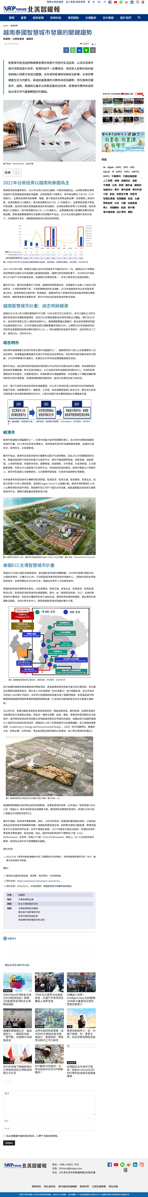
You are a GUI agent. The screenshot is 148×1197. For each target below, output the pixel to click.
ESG (132, 167)
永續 (137, 198)
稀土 (105, 207)
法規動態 (90, 17)
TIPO (127, 171)
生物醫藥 (8, 1026)
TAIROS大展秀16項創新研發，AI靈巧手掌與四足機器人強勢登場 (49, 998)
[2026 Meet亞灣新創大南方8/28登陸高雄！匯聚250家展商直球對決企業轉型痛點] (17, 982)
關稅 (130, 211)
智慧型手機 (122, 194)
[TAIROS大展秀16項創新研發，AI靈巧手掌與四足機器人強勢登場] (49, 982)
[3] (29, 813)
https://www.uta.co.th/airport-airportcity (38, 880)
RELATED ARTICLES (17, 965)
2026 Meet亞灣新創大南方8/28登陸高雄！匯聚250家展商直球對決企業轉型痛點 (17, 999)
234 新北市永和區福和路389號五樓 (77, 1172)
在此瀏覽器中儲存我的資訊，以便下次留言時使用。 (32, 1136)
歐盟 (130, 198)
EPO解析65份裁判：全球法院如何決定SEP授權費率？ (49, 1069)
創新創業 (38, 17)
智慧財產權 (109, 198)
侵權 (116, 180)
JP (104, 1)
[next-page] (9, 1082)
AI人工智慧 (40, 990)
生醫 (123, 203)
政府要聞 (39, 1026)
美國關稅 (114, 207)
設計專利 (121, 211)
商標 (121, 185)
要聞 (11, 17)
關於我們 (125, 17)
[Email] (93, 50)
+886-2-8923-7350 (69, 1164)
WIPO (106, 176)
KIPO (119, 171)
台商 (114, 185)
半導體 (106, 185)
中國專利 (116, 176)
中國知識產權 (130, 176)
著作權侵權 (109, 211)
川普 (105, 194)
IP (113, 171)
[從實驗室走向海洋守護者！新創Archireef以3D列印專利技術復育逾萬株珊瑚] (81, 1054)
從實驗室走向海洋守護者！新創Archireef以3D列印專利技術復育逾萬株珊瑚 (81, 1071)
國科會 (128, 185)
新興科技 (55, 17)
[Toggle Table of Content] (15, 172)
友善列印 (11, 938)
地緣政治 (107, 189)
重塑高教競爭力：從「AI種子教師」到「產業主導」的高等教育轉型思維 (81, 1033)
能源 (123, 207)
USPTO (135, 171)
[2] (90, 730)
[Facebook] (66, 50)
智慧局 (133, 194)
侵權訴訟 (125, 180)
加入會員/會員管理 (75, 1)
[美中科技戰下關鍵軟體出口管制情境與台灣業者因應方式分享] (17, 1054)
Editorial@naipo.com (70, 1168)
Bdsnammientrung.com (84, 557)
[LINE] (86, 50)
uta (58, 798)
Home (5, 25)
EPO (126, 167)
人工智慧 (107, 180)
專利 (116, 189)
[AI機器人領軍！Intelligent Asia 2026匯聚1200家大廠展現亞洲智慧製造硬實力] (81, 982)
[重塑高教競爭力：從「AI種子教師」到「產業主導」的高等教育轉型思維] (81, 1018)
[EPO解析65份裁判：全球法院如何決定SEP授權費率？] (49, 1053)
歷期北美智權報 (55, 1)
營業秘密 (107, 203)
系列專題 (108, 17)
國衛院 (137, 185)
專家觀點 (73, 17)
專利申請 (137, 189)
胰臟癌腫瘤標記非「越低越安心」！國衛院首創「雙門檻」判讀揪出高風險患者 (17, 1035)
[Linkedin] (79, 50)
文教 (70, 1026)
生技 (116, 203)
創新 (134, 180)
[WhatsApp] (73, 50)
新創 (112, 194)
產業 (23, 17)
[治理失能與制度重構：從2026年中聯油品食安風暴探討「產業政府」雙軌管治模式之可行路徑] (49, 1018)
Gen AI (106, 171)
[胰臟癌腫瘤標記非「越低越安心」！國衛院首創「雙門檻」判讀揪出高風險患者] (17, 1018)
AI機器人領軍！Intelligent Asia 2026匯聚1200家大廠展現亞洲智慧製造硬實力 (81, 999)
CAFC (118, 167)
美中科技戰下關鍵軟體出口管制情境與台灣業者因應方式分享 (17, 1069)
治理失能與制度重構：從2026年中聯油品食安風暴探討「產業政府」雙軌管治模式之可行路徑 (49, 1035)
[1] (37, 269)
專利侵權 (125, 189)
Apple (110, 167)
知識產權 (132, 203)
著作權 (131, 207)
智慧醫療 (121, 198)
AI (104, 167)
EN (99, 1)
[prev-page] (5, 1082)
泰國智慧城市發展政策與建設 (57, 886)
